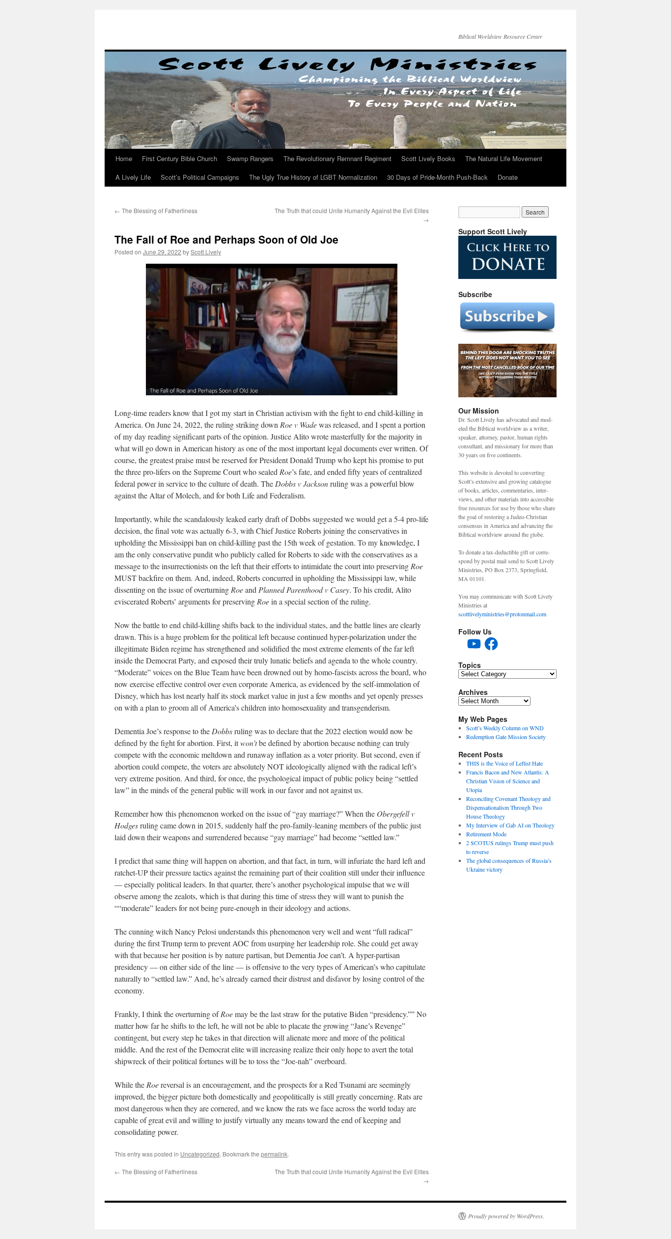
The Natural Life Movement (503, 158)
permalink (274, 1154)
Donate (508, 177)
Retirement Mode (486, 834)
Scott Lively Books (428, 158)
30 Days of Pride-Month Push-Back (437, 177)
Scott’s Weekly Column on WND (505, 728)
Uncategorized (200, 1154)
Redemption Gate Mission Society (506, 737)
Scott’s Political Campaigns (200, 177)
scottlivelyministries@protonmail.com (502, 614)
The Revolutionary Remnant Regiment (337, 158)
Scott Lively (206, 252)
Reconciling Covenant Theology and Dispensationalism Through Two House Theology (508, 807)
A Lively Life (133, 177)
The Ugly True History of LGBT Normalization (313, 177)
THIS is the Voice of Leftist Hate (504, 763)
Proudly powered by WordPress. (506, 1216)
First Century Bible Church (179, 158)
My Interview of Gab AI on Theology (510, 825)
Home (123, 158)
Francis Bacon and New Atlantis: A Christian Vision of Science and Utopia (507, 781)
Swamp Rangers (250, 158)
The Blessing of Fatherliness (155, 210)
